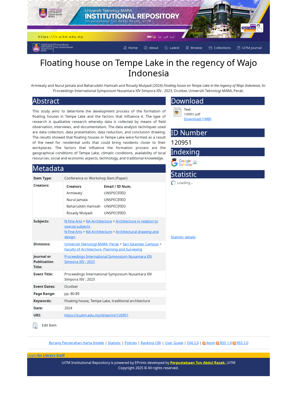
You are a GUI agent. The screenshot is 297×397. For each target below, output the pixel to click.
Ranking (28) (151, 342)
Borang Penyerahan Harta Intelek (76, 342)
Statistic (114, 342)
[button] (34, 325)
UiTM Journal (251, 47)
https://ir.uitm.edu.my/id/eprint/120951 (96, 315)
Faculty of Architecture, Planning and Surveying (103, 249)
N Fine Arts (73, 221)
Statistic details (183, 237)
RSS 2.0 (242, 342)
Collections (222, 47)
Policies (131, 342)
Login (46, 355)
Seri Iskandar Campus (141, 244)
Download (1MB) (197, 119)
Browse (196, 47)
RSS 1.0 (225, 342)
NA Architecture (99, 221)
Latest (174, 47)
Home (132, 47)
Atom (210, 342)
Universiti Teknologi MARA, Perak (91, 244)
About (153, 47)
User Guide (174, 342)
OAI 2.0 (193, 342)
